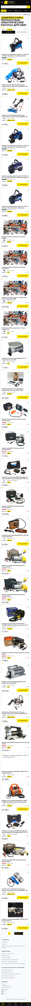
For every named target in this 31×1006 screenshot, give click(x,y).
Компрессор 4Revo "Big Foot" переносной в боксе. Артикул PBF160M (14, 298)
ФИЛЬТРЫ (8, 32)
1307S (8, 424)
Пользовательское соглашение (10, 959)
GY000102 (9, 181)
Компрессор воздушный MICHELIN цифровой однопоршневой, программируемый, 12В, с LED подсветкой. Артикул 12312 (15, 478)
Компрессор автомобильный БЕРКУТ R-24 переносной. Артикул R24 (14, 682)
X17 (8, 272)
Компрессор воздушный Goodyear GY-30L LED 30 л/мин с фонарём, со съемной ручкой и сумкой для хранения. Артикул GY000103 (15, 56)
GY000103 (9, 59)
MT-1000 (9, 393)
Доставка (10, 10)
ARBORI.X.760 (10, 894)
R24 (8, 686)
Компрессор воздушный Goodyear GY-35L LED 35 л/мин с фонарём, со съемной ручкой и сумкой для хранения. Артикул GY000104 (15, 147)
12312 (8, 482)
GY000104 (9, 150)
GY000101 (9, 211)
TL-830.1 (9, 628)
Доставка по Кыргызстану (8, 977)
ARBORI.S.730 (10, 717)
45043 (8, 865)
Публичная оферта (6, 957)
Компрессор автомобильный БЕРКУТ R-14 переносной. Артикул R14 (14, 359)
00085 (8, 747)
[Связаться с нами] (27, 2)
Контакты (4, 944)
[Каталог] (2, 2)
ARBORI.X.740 (10, 90)
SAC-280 (9, 805)
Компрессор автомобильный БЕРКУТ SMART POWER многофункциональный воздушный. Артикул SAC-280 (14, 802)
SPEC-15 (9, 924)
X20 (8, 333)
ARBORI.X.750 (10, 120)
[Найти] (28, 6)
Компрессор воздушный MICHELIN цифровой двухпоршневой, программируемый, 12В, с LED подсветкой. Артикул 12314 (15, 832)
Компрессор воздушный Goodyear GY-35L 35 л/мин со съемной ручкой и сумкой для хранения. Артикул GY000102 (15, 177)
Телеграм (25, 10)
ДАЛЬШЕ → (19, 933)
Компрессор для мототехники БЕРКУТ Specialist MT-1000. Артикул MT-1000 (13, 389)
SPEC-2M (9, 540)
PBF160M (9, 302)
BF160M (9, 242)
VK (4, 993)
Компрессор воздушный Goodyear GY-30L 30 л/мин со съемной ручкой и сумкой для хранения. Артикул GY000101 (15, 208)
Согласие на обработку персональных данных (13, 963)
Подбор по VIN (17, 10)
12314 (8, 836)
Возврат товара (6, 955)
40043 (8, 570)
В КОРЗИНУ (23, 63)
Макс (4, 991)
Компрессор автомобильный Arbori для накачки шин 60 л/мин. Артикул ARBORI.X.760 (15, 889)
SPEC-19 (9, 776)
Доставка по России (7, 969)
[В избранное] (28, 38)
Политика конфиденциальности (10, 961)
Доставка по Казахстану (8, 975)
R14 (8, 363)
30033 (8, 599)
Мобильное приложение (8, 953)
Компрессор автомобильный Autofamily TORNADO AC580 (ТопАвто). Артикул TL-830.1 (15, 624)
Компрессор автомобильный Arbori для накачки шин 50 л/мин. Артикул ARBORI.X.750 (15, 115)
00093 (8, 511)
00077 (8, 657)
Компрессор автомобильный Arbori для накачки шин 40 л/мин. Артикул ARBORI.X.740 (15, 85)
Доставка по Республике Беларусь (11, 973)
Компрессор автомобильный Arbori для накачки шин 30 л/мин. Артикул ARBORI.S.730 (15, 712)
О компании (5, 942)
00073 (8, 453)
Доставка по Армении (7, 971)
